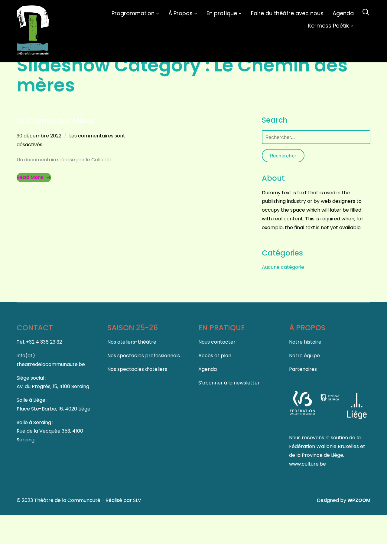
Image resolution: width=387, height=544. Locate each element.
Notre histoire (305, 341)
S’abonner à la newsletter (229, 382)
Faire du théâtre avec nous (287, 13)
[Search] (366, 11)
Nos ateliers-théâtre (131, 341)
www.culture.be (307, 463)
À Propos (180, 13)
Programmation (133, 13)
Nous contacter (217, 341)
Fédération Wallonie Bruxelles (324, 446)
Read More (30, 177)
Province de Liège (322, 455)
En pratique (222, 13)
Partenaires (303, 369)
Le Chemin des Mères (56, 121)
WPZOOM (358, 500)
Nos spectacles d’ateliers (137, 369)
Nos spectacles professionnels (143, 355)
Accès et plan (214, 355)
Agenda (343, 13)
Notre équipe (304, 355)
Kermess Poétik (328, 25)
